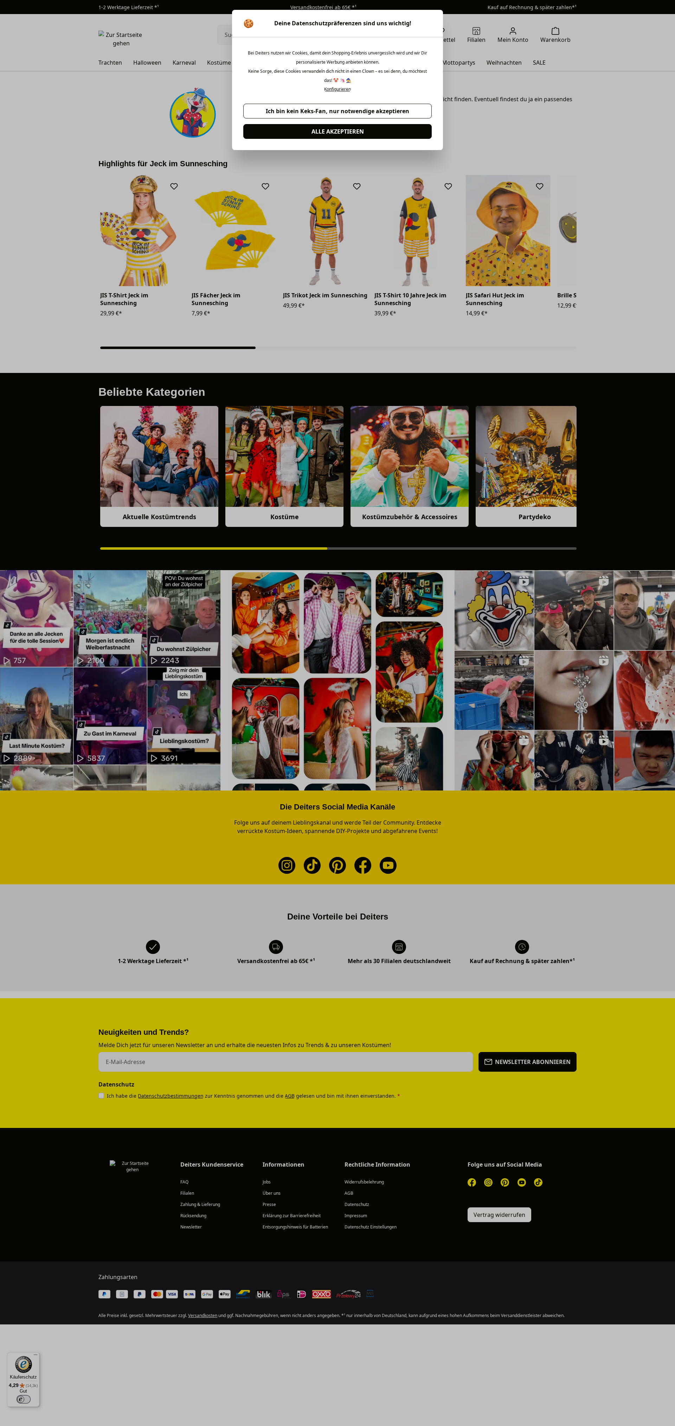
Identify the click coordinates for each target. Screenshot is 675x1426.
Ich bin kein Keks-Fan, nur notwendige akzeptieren (337, 111)
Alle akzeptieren (337, 131)
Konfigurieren (337, 89)
